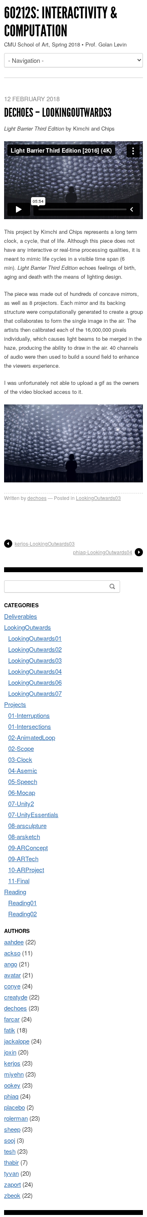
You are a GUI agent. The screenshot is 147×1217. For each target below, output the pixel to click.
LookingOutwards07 (35, 693)
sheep (12, 1129)
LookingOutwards (27, 627)
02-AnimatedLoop (31, 737)
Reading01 (22, 902)
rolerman (16, 1118)
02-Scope (21, 748)
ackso (12, 952)
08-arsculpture (27, 825)
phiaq (11, 1096)
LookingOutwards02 (35, 649)
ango (10, 963)
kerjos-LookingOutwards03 (45, 543)
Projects (15, 704)
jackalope (16, 1041)
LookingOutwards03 (98, 497)
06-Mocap (21, 792)
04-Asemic (22, 770)
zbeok (12, 1195)
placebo (14, 1107)
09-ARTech (23, 858)
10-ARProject (26, 869)
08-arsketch (24, 836)
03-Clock (20, 759)
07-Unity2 (21, 803)
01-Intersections (29, 726)
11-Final (18, 880)
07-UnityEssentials (33, 814)
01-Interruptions (29, 715)
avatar (12, 974)
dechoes (37, 497)
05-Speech (22, 781)
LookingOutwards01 (35, 638)
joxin (10, 1052)
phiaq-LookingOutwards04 (102, 552)
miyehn (14, 1074)
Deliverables (20, 616)
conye (12, 986)
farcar (12, 1019)
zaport (12, 1184)
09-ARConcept (28, 847)
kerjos (12, 1063)
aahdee (14, 941)
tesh (10, 1151)
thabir (11, 1162)
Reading (15, 891)
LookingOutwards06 (35, 682)
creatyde (15, 997)
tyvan (11, 1173)
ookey (12, 1085)
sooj (9, 1140)
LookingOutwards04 (35, 671)
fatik (9, 1030)
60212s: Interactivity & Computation (60, 21)
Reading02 (22, 913)
